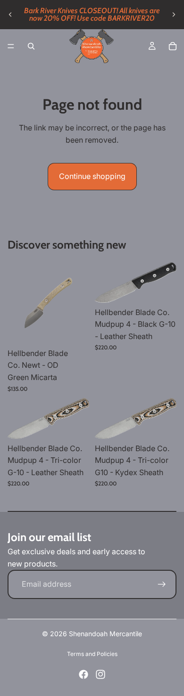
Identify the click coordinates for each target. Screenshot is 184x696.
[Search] (31, 46)
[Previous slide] (10, 14)
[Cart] (172, 46)
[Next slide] (173, 14)
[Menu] (11, 46)
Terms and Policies (92, 653)
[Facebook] (83, 674)
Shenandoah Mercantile (105, 634)
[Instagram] (100, 674)
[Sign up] (162, 584)
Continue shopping (92, 176)
